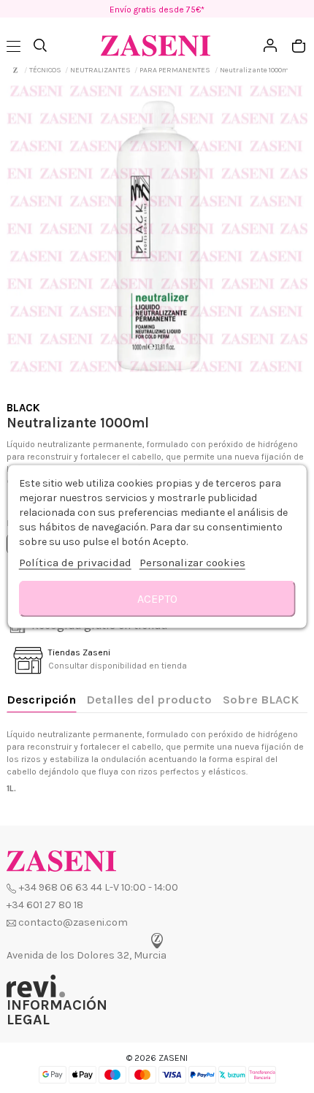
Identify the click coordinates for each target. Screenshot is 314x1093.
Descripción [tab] (41, 700)
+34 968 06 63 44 (60, 887)
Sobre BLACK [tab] (261, 700)
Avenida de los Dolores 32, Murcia (86, 955)
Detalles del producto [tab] (149, 700)
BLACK (23, 407)
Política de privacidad (75, 562)
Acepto (157, 599)
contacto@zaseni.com (73, 922)
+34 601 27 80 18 (45, 905)
